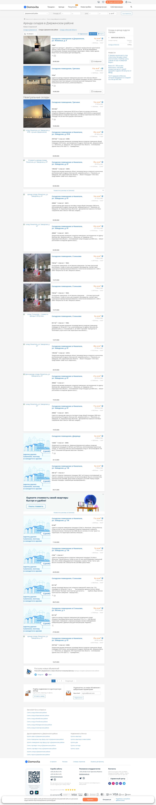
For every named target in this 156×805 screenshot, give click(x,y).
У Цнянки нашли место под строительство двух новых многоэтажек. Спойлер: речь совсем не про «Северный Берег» (118, 58)
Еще (127, 13)
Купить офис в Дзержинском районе (38, 736)
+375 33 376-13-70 (55, 774)
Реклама (64, 761)
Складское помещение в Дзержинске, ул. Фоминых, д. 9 (68, 40)
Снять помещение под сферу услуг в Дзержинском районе (45, 739)
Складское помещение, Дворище (66, 436)
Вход (129, 2)
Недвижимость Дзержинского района (35, 19)
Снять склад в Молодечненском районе (39, 725)
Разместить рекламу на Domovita (64, 190)
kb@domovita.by (84, 774)
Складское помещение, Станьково (66, 256)
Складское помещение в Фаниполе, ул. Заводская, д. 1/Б (67, 467)
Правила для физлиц (97, 761)
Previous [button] (25, 50)
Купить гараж (75, 748)
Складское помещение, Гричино (66, 69)
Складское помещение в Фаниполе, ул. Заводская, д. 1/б (67, 519)
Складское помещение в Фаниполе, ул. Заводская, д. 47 (67, 163)
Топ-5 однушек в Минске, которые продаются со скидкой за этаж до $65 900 (119, 77)
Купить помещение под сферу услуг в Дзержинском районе (45, 742)
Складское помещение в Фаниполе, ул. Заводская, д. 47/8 (67, 133)
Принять (90, 800)
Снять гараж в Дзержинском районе (38, 754)
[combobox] (36, 13)
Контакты (112, 769)
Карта (102, 34)
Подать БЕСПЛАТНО (115, 2)
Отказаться (107, 800)
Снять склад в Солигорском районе (38, 728)
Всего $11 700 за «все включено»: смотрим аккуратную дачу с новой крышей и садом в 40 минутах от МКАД (119, 69)
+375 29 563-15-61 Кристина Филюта (90, 771)
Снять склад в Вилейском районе (37, 718)
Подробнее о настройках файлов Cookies (123, 799)
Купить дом (74, 742)
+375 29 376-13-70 (55, 771)
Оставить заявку (39, 696)
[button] (53, 55)
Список (94, 34)
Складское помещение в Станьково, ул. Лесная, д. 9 (67, 609)
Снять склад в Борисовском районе (38, 715)
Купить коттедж (75, 745)
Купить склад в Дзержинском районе (38, 751)
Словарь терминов (79, 761)
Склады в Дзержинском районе (48, 30)
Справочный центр (117, 779)
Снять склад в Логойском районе (37, 721)
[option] (36, 50)
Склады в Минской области (68, 30)
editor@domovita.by (56, 776)
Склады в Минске (113, 45)
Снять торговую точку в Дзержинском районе (41, 745)
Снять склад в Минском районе (37, 712)
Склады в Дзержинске (30, 30)
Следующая (69, 681)
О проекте (53, 761)
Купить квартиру (76, 736)
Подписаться (78, 698)
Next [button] (48, 50)
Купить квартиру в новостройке (81, 739)
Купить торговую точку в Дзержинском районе (41, 748)
